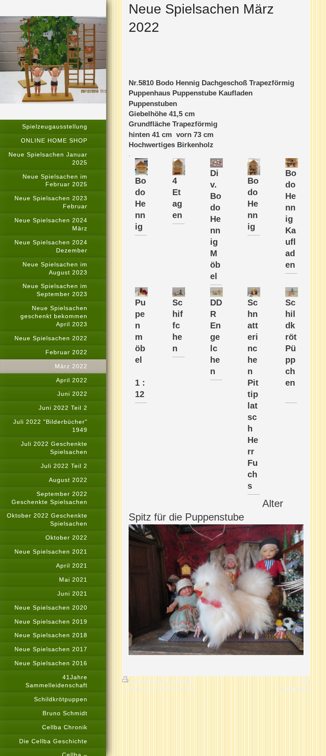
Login (302, 680)
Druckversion (149, 680)
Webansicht (294, 688)
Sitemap (183, 680)
